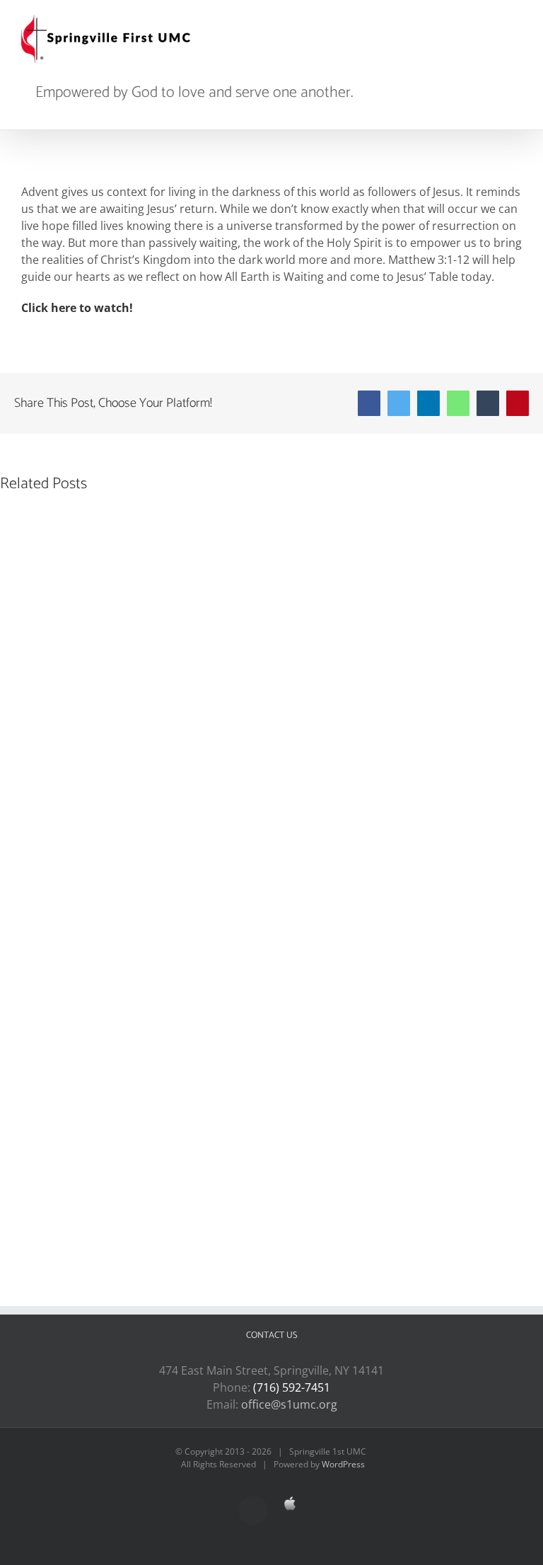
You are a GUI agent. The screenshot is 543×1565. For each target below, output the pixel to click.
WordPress (343, 1464)
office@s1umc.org (289, 1404)
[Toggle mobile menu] (516, 21)
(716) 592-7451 (291, 1387)
